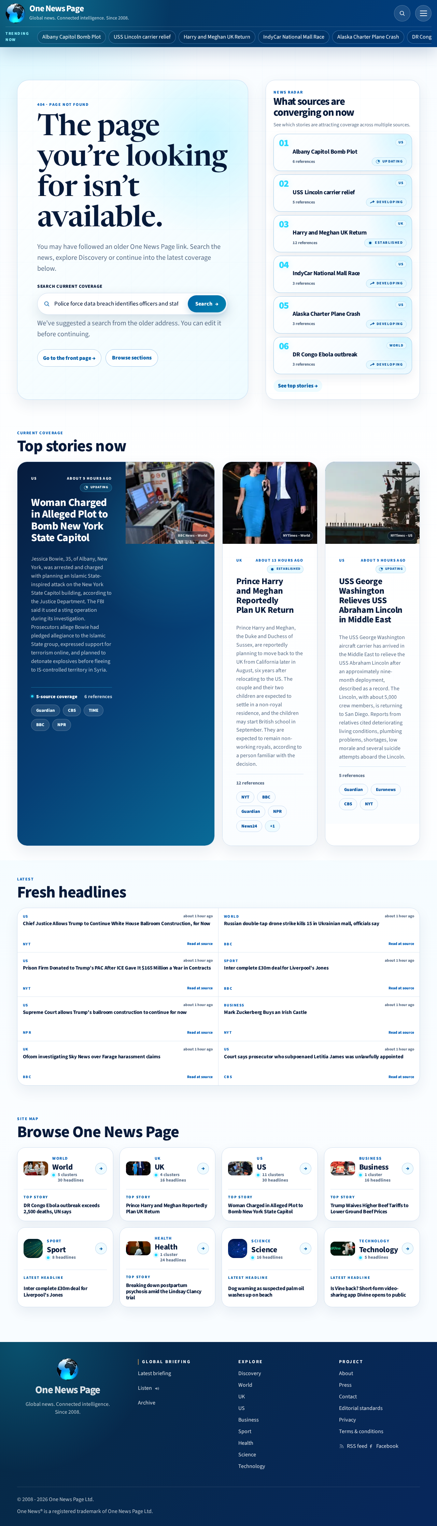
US (261, 1167)
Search (206, 304)
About (346, 1373)
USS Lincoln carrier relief (142, 37)
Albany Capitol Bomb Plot (71, 37)
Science (264, 1249)
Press (345, 1385)
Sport (56, 1249)
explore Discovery (81, 258)
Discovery (249, 1373)
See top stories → (298, 386)
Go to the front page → (69, 358)
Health (166, 1247)
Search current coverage (69, 286)
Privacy (347, 1420)
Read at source (200, 944)
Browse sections (132, 358)
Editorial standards (361, 1408)
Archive (146, 1403)
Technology (378, 1249)
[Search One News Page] (402, 13)
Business (374, 1167)
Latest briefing (154, 1373)
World (62, 1167)
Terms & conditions (361, 1431)
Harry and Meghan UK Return (217, 37)
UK (159, 1167)
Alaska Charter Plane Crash (368, 37)
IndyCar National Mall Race (293, 37)
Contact (348, 1396)
